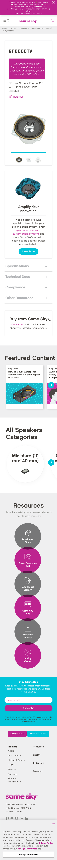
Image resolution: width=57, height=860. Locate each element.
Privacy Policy (28, 721)
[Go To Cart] (52, 20)
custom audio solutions (26, 233)
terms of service (28, 719)
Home (4, 28)
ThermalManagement (14, 780)
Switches (12, 774)
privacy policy (11, 719)
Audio (13, 28)
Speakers (23, 28)
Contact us (17, 324)
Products (12, 747)
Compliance (15, 287)
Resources (38, 747)
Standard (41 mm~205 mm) (41, 28)
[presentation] (51, 385)
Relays (11, 765)
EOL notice (33, 74)
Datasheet (18, 96)
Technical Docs (17, 276)
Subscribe (28, 708)
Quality (36, 755)
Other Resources (19, 298)
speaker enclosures (27, 230)
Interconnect (14, 755)
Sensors (12, 769)
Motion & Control (16, 760)
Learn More (28, 251)
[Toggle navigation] (5, 21)
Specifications (17, 266)
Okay (53, 824)
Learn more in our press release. (29, 13)
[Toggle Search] (8, 21)
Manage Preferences (27, 849)
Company (38, 771)
